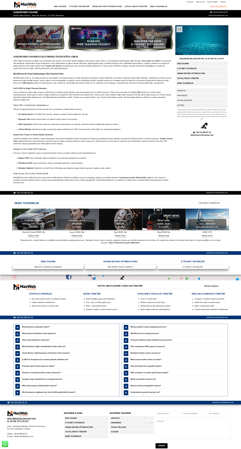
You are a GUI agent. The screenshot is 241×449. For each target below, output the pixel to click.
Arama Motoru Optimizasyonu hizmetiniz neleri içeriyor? (46, 353)
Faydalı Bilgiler (212, 2)
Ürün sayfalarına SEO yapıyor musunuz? (148, 346)
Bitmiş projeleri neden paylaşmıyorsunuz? (149, 327)
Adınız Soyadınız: (163, 413)
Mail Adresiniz (214, 413)
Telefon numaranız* (190, 413)
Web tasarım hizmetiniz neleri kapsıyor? (39, 333)
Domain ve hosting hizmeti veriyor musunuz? (41, 373)
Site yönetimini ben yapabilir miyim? (146, 366)
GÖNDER (161, 446)
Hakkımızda (200, 2)
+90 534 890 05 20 (220, 12)
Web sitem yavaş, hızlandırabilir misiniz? (39, 386)
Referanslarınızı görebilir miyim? (36, 327)
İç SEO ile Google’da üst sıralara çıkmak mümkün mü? (45, 359)
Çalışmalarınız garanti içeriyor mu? (145, 392)
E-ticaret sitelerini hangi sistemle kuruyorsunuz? (151, 340)
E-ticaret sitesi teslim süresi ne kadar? (38, 366)
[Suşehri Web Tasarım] (39, 38)
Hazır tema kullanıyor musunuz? (36, 340)
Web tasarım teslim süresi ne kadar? (146, 359)
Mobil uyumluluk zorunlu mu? (143, 379)
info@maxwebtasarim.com (218, 15)
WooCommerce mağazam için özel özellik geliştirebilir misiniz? (49, 392)
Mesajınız (160, 421)
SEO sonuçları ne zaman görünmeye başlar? (149, 373)
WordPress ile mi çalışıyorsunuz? (145, 333)
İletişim (223, 2)
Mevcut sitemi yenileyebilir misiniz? (146, 386)
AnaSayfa (189, 2)
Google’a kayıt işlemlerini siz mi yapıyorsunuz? (42, 379)
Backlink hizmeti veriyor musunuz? (146, 353)
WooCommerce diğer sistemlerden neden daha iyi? (44, 346)
